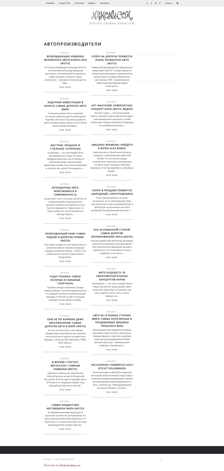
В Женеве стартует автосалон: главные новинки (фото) (65, 366)
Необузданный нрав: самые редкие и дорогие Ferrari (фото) (65, 237)
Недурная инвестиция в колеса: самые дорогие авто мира (65, 106)
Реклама (104, 3)
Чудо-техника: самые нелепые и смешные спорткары (65, 280)
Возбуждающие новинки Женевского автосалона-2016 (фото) (65, 60)
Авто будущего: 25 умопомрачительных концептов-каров (112, 276)
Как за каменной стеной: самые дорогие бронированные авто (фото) (112, 233)
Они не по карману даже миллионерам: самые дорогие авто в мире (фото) (65, 323)
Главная (50, 3)
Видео (92, 3)
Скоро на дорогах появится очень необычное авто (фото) (112, 60)
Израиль (64, 53)
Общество (65, 3)
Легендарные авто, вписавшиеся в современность (65, 191)
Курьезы (79, 3)
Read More (65, 87)
